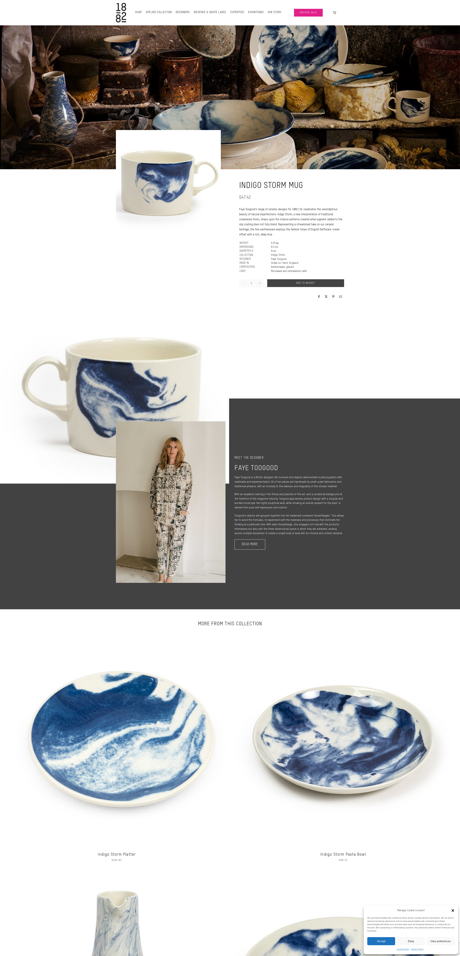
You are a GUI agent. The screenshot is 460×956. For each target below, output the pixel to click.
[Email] (340, 296)
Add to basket (305, 283)
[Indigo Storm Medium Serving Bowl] (343, 873)
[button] (453, 910)
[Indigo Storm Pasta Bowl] (343, 632)
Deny (411, 941)
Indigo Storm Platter (117, 855)
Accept (381, 941)
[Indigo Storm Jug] (116, 873)
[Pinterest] (333, 296)
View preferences (440, 941)
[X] (326, 296)
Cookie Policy (403, 949)
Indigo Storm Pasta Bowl (343, 855)
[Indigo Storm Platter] (116, 632)
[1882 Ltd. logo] (121, 4)
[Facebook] (319, 296)
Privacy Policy (417, 949)
